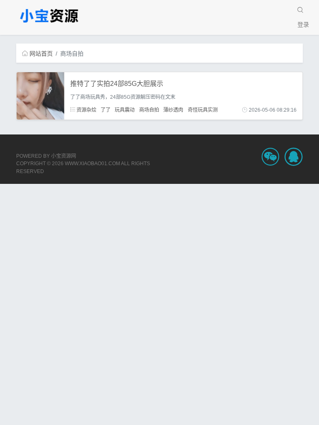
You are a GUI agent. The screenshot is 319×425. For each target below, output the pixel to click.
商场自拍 (149, 110)
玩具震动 (125, 110)
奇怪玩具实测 (203, 110)
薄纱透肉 (173, 110)
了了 (105, 110)
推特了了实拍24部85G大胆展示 (116, 83)
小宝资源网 (63, 156)
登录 (303, 24)
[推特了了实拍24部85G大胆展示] (40, 95)
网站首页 (41, 53)
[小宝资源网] (49, 15)
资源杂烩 (85, 110)
